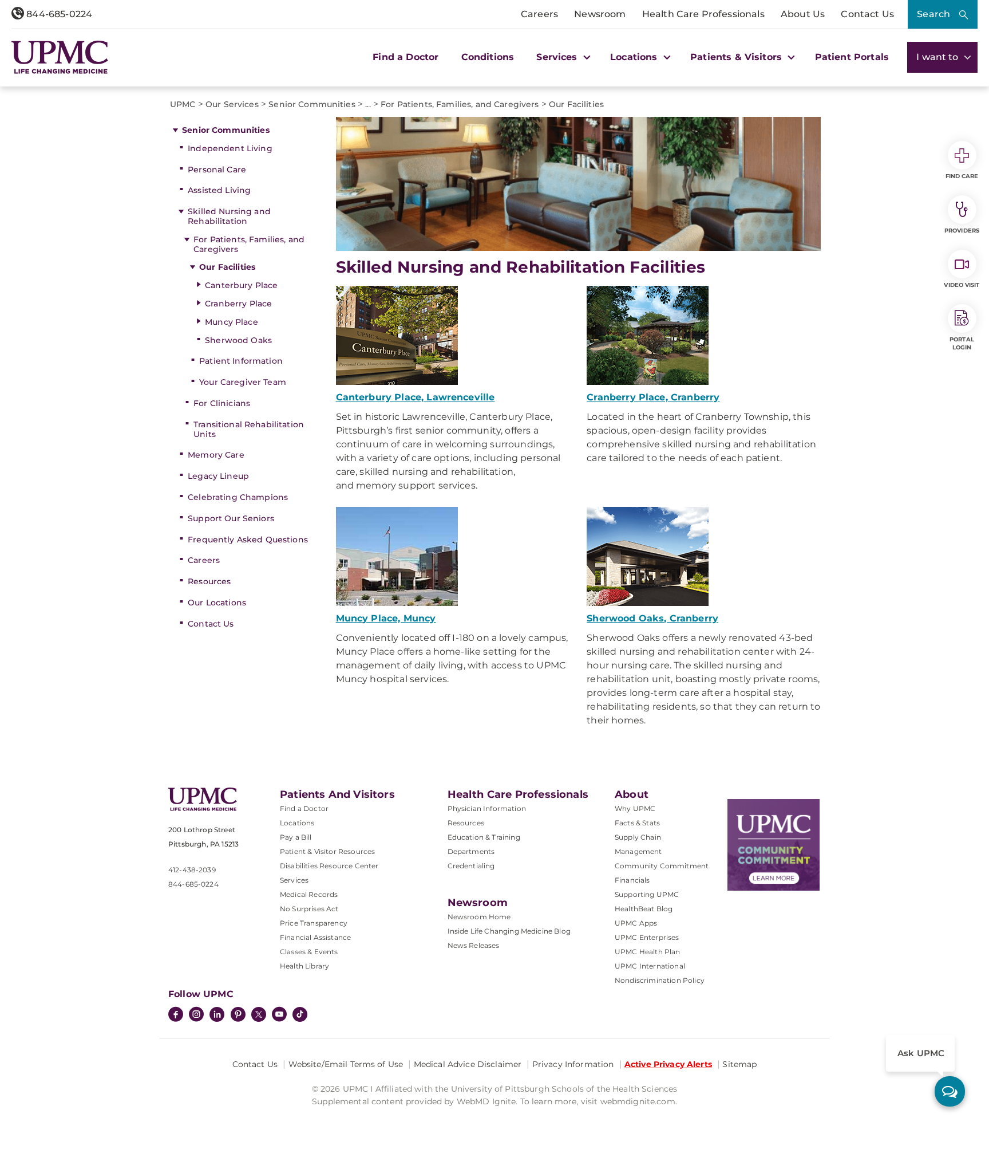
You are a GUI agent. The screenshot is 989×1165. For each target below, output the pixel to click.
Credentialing (471, 865)
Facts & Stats (637, 822)
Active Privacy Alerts (668, 1064)
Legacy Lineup (218, 476)
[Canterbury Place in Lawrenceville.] (453, 335)
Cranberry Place (238, 303)
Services (294, 880)
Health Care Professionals (703, 14)
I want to (938, 57)
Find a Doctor (405, 57)
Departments (471, 851)
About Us (803, 14)
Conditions (488, 57)
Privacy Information (573, 1064)
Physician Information (487, 808)
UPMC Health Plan (648, 951)
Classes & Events (309, 951)
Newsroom (600, 14)
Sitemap (739, 1064)
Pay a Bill (296, 837)
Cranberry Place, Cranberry (653, 397)
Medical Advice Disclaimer (468, 1064)
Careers (539, 14)
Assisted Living (219, 190)
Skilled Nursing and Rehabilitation (229, 216)
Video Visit (961, 285)
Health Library (304, 966)
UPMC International (650, 966)
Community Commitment (662, 865)
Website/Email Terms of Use (345, 1064)
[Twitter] (258, 1014)
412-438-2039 (192, 869)
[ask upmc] (950, 1091)
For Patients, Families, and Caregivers (248, 244)
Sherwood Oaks (238, 340)
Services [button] (558, 57)
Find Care (962, 176)
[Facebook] (175, 1015)
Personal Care (217, 169)
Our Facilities (227, 267)
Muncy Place (231, 322)
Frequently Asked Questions (248, 539)
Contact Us (867, 14)
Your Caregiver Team (242, 382)
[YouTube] (279, 1015)
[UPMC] (59, 57)
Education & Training (484, 837)
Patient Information (241, 361)
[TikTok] (299, 1014)
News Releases (474, 945)
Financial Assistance (315, 937)
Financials (632, 880)
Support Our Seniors (231, 518)
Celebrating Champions (238, 497)
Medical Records (309, 894)
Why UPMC (635, 808)
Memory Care (216, 455)
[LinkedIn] (216, 1015)
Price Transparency (313, 923)
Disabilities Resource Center (329, 865)
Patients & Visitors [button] (737, 57)
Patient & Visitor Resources (327, 851)
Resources (209, 581)
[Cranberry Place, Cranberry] (704, 335)
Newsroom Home (479, 916)
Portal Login (962, 343)
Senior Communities (226, 130)
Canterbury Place (241, 285)
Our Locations (217, 602)
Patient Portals (852, 57)
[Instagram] (196, 1015)
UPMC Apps (636, 923)
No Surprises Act (309, 908)
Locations (297, 822)
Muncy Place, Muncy (386, 618)
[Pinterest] (238, 1015)
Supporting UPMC (647, 894)
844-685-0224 (58, 14)
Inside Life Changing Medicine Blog (509, 931)
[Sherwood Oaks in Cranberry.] (704, 556)
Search (933, 14)
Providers (961, 230)
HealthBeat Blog (643, 908)
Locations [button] (635, 57)
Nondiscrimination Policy (660, 980)
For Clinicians (221, 403)
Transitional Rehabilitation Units (248, 429)
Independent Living (230, 148)
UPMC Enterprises (647, 937)
